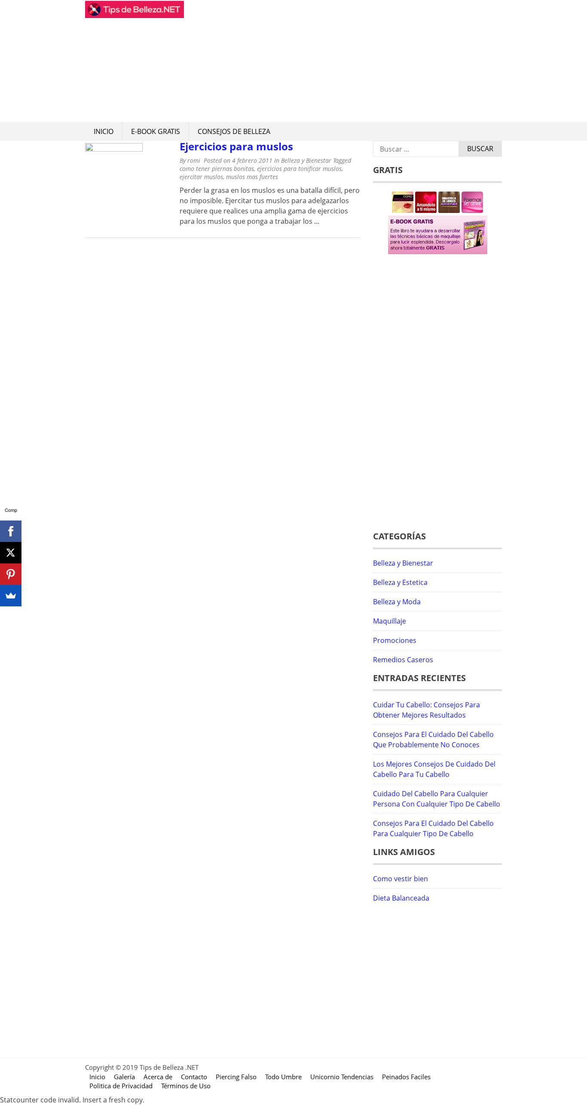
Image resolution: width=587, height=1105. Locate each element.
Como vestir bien (400, 878)
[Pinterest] (10, 574)
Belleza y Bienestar (306, 160)
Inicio (103, 131)
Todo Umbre (283, 1076)
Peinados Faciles (406, 1076)
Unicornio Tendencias (341, 1076)
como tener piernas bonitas (217, 168)
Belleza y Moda (397, 601)
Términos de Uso (186, 1085)
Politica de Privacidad (121, 1085)
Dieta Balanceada (401, 898)
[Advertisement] (343, 61)
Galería (124, 1076)
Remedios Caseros (403, 659)
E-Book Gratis (155, 131)
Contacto (194, 1076)
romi (193, 160)
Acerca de (158, 1076)
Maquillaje (389, 621)
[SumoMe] (10, 595)
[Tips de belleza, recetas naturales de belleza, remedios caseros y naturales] (134, 15)
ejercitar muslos (201, 177)
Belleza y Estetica (400, 582)
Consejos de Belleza (234, 131)
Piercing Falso (236, 1076)
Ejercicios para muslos (236, 146)
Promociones (394, 640)
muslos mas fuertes (252, 177)
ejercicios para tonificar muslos (299, 168)
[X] (10, 552)
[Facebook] (10, 531)
